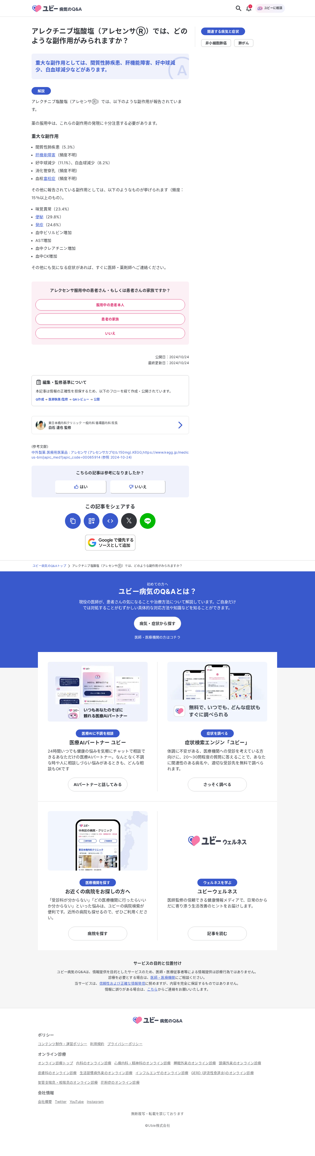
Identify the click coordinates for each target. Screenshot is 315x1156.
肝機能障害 (45, 154)
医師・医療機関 (162, 977)
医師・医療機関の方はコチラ (157, 637)
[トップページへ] (157, 1024)
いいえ (110, 333)
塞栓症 (50, 178)
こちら (152, 989)
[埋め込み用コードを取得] (110, 521)
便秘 (39, 216)
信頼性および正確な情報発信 (122, 983)
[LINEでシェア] (148, 521)
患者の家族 (110, 319)
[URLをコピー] (73, 521)
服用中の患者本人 (110, 305)
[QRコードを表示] (91, 521)
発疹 (39, 224)
